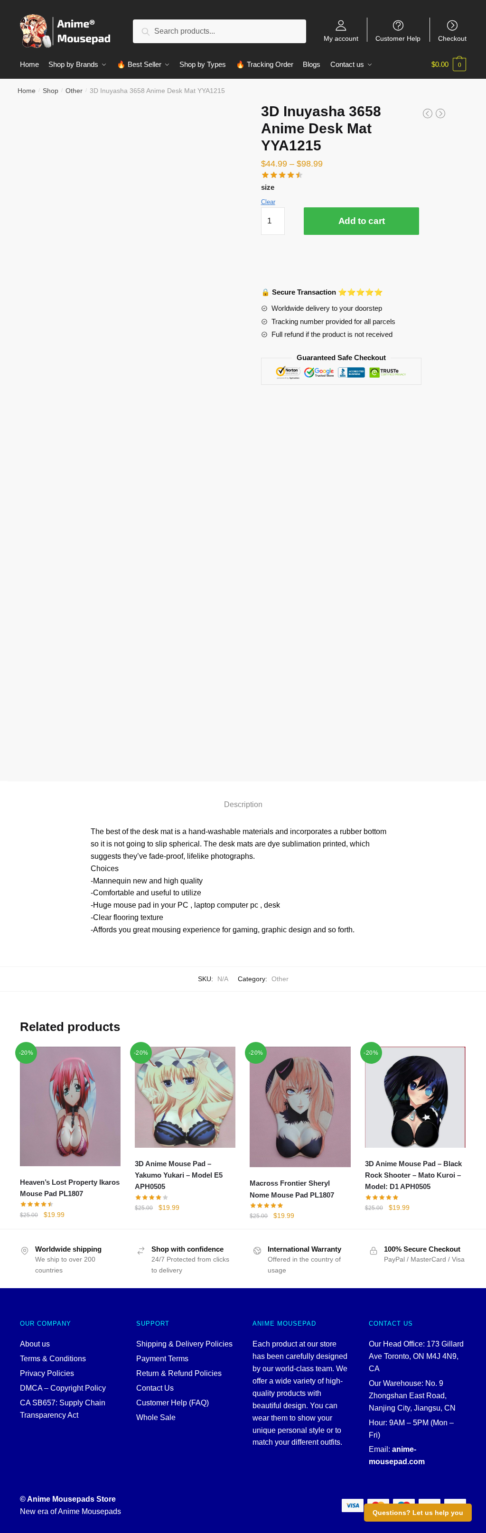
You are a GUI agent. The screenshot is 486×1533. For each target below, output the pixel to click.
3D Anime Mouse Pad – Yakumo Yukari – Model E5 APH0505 (179, 1175)
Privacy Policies (47, 1373)
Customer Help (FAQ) (172, 1403)
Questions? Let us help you (418, 1512)
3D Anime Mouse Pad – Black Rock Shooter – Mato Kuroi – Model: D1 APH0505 (413, 1175)
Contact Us (155, 1388)
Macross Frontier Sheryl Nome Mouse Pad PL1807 (292, 1189)
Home (27, 90)
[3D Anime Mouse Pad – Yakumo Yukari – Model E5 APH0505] (185, 1097)
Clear (268, 201)
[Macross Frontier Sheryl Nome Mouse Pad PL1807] (300, 1107)
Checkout (452, 38)
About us (35, 1344)
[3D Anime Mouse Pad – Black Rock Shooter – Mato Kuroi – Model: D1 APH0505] (415, 1097)
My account (341, 38)
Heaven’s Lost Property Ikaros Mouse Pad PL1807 (70, 1188)
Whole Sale (156, 1417)
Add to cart (361, 221)
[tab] (243, 796)
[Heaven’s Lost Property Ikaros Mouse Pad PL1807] (70, 1106)
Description (243, 804)
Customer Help (398, 38)
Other (74, 90)
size (267, 187)
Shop (50, 90)
